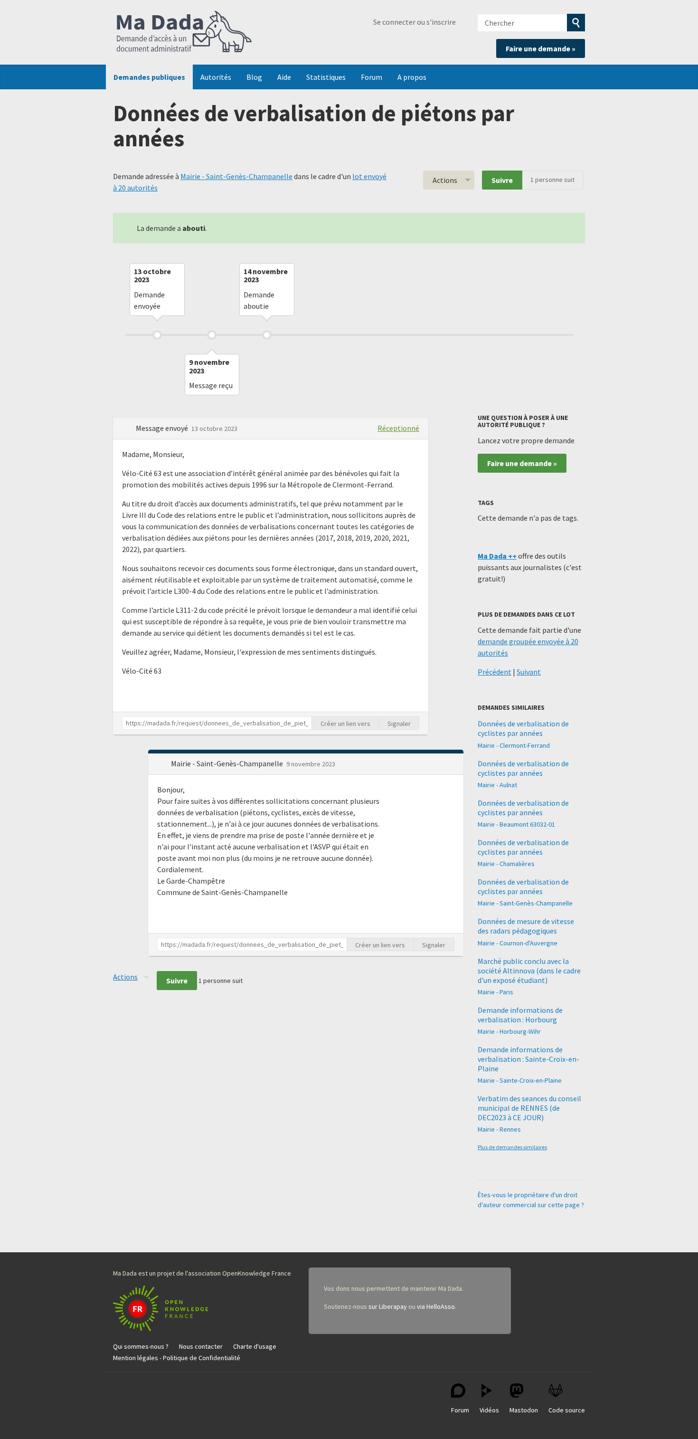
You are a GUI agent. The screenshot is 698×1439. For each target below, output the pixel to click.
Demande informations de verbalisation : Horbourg (520, 1014)
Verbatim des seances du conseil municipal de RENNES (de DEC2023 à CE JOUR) (529, 1108)
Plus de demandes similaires (512, 1147)
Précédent (494, 672)
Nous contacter (201, 1346)
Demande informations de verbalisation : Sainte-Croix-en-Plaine (528, 1059)
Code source (566, 1410)
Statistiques (326, 77)
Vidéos (489, 1410)
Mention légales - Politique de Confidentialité (176, 1357)
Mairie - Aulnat (497, 785)
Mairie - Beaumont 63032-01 (516, 824)
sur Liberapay (387, 1306)
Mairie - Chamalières (506, 863)
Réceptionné (398, 428)
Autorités (215, 77)
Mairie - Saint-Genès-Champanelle (236, 176)
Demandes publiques (149, 77)
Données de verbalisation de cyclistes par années (523, 728)
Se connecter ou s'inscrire (414, 22)
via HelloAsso (436, 1306)
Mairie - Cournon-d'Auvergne (517, 943)
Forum (371, 77)
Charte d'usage (254, 1346)
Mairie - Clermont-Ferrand (514, 745)
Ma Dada (184, 32)
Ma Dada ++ (497, 556)
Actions (445, 180)
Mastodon (523, 1410)
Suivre (502, 180)
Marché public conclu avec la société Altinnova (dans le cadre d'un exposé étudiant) (529, 970)
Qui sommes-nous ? (141, 1346)
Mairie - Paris (495, 992)
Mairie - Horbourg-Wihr (509, 1031)
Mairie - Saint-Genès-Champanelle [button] (227, 763)
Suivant (529, 672)
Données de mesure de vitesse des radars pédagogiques (526, 925)
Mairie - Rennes (499, 1129)
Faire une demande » (540, 48)
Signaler (399, 723)
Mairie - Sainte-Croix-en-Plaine (520, 1080)
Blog (254, 77)
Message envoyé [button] (162, 428)
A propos (411, 77)
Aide (284, 77)
